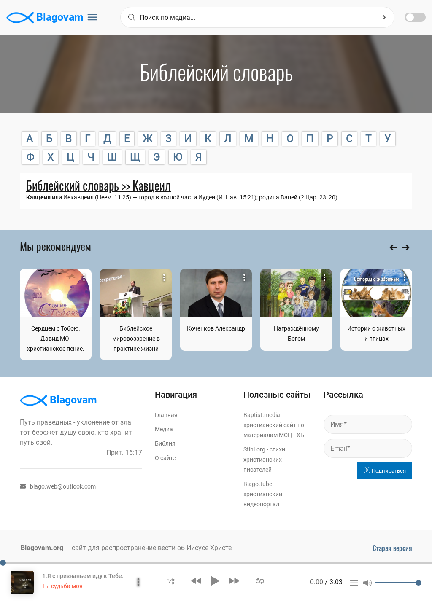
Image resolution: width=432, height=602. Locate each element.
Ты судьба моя (62, 586)
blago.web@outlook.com (63, 486)
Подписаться (388, 471)
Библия (165, 443)
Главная (166, 414)
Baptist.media (261, 414)
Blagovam (59, 17)
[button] (171, 580)
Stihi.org (254, 449)
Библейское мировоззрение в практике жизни (136, 338)
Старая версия (392, 548)
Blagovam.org (42, 548)
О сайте (165, 457)
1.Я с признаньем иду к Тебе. (83, 575)
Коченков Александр (216, 328)
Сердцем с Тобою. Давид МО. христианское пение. (55, 338)
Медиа (164, 429)
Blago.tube (257, 484)
